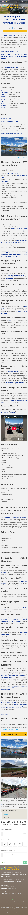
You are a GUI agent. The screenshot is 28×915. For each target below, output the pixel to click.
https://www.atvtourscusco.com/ (9, 729)
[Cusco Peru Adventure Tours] (9, 6)
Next (25, 862)
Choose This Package (15, 31)
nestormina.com (16, 912)
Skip (3, 862)
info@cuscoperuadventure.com (13, 893)
